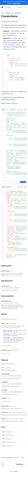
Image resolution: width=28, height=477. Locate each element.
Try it (23, 181)
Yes (17, 457)
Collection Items (9, 13)
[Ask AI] (25, 110)
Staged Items (18, 13)
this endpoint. (11, 99)
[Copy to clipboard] (21, 109)
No (23, 457)
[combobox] (8, 187)
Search (9, 7)
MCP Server (17, 3)
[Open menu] (25, 7)
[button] (14, 432)
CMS (2, 13)
